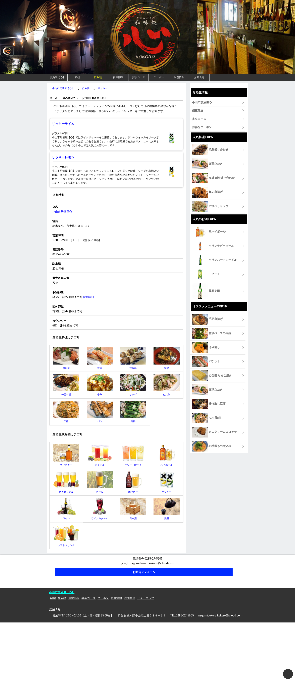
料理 (77, 77)
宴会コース (138, 77)
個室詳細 (88, 297)
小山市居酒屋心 (62, 211)
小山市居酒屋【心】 (61, 592)
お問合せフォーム (144, 572)
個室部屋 (118, 77)
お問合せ (199, 77)
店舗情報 (179, 77)
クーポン (159, 77)
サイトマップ (145, 598)
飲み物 (98, 77)
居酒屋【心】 (57, 77)
